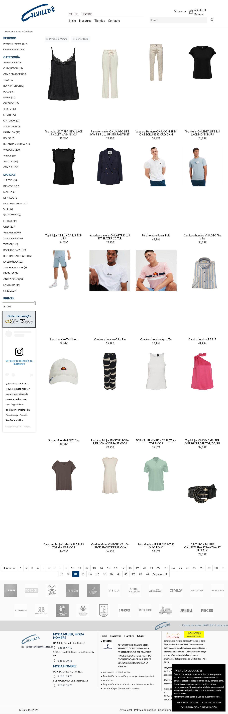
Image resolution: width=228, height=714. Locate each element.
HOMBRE (87, 14)
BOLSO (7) (8, 138)
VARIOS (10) (9, 155)
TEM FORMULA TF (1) (15, 267)
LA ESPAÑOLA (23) (13, 261)
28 (201, 568)
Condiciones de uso (169, 710)
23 (165, 568)
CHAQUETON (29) (13, 68)
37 (97, 574)
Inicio (72, 20)
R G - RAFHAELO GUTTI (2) (17, 255)
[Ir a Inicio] (38, 13)
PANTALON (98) (11, 132)
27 (194, 568)
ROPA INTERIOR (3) (13, 85)
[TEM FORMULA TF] (104, 611)
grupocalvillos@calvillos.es (39, 646)
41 (126, 574)
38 (104, 574)
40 (118, 574)
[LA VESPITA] (166, 611)
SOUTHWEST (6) (12, 215)
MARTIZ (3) (9, 191)
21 (151, 568)
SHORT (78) (9, 114)
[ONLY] (176, 591)
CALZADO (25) (11, 103)
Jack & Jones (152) (13, 238)
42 (133, 574)
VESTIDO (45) (10, 161)
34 (75, 574)
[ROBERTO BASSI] (42, 611)
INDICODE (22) (11, 186)
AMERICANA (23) (12, 62)
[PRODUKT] (124, 611)
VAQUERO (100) (11, 149)
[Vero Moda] (197, 591)
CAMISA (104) (10, 167)
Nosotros (85, 20)
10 (72, 568)
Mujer (140, 636)
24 (173, 568)
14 (101, 568)
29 (208, 568)
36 (90, 574)
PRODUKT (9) (10, 273)
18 (130, 568)
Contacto (114, 20)
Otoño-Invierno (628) (14, 49)
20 (144, 568)
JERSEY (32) (9, 108)
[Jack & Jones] (217, 591)
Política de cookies (145, 710)
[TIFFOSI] (21, 611)
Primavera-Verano (58, 38)
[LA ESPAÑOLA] (83, 611)
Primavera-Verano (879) (15, 43)
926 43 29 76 (65, 685)
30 (216, 568)
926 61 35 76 (65, 676)
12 (86, 568)
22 (158, 568)
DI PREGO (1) (10, 197)
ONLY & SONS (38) (13, 279)
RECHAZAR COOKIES (187, 702)
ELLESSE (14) (10, 220)
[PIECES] (207, 611)
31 (223, 568)
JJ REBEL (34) (10, 180)
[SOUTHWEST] (135, 591)
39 (111, 574)
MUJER (73, 14)
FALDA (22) (9, 97)
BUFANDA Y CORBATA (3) (17, 143)
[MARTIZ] (52, 591)
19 (137, 568)
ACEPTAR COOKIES (211, 702)
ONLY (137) (9, 226)
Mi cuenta (180, 11)
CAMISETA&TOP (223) (15, 74)
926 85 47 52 (65, 647)
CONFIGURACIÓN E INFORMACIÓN (199, 707)
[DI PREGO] (73, 591)
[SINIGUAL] (186, 611)
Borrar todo (82, 38)
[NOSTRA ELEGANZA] (93, 591)
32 (61, 574)
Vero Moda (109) (12, 232)
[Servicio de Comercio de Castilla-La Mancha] (108, 646)
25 (180, 568)
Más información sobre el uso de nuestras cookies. (197, 696)
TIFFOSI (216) (10, 244)
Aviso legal (126, 710)
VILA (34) (8, 209)
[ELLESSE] (155, 591)
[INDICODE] (31, 591)
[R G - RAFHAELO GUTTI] (62, 611)
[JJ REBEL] (11, 591)
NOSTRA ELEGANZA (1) (15, 203)
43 (140, 574)
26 (187, 568)
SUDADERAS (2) (12, 126)
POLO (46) (8, 91)
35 (82, 574)
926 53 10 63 (65, 660)
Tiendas (99, 20)
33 (68, 574)
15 (108, 568)
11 (79, 568)
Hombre (129, 636)
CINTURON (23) (11, 120)
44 (147, 574)
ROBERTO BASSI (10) (14, 250)
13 (94, 568)
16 (115, 568)
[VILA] (114, 591)
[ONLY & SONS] (145, 611)
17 (122, 568)
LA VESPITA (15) (11, 284)
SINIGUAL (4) (10, 290)
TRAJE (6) (8, 79)
